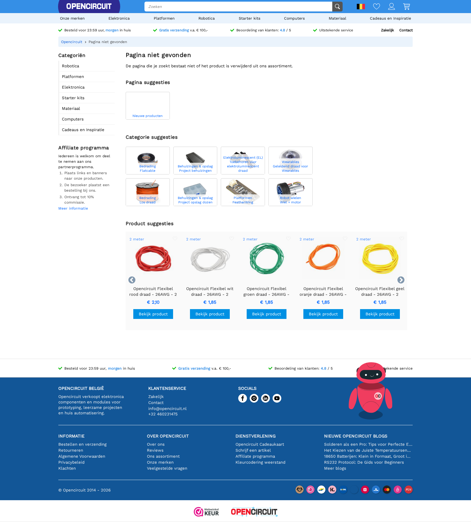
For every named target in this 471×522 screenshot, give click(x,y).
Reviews (155, 450)
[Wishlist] (372, 7)
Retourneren (70, 450)
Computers (294, 18)
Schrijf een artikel (253, 450)
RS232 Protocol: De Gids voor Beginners (364, 462)
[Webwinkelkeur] (206, 512)
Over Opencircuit (168, 436)
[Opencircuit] (88, 6)
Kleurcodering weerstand (260, 462)
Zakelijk (387, 30)
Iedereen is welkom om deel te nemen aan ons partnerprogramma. (84, 161)
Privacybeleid (71, 462)
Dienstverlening (255, 436)
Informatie (71, 436)
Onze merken (72, 18)
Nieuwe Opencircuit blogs (355, 436)
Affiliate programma (255, 456)
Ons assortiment (163, 456)
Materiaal (337, 18)
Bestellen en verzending (82, 444)
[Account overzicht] (387, 7)
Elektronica (119, 18)
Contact (406, 30)
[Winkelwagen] (402, 7)
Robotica (206, 18)
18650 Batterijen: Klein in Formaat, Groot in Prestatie (368, 456)
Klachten (67, 468)
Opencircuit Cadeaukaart (259, 444)
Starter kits (249, 18)
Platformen (164, 18)
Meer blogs (335, 468)
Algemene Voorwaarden (81, 456)
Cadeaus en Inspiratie (390, 18)
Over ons (156, 444)
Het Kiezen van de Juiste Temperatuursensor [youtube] (368, 450)
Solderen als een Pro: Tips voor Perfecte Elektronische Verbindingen (368, 444)
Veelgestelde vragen (167, 468)
